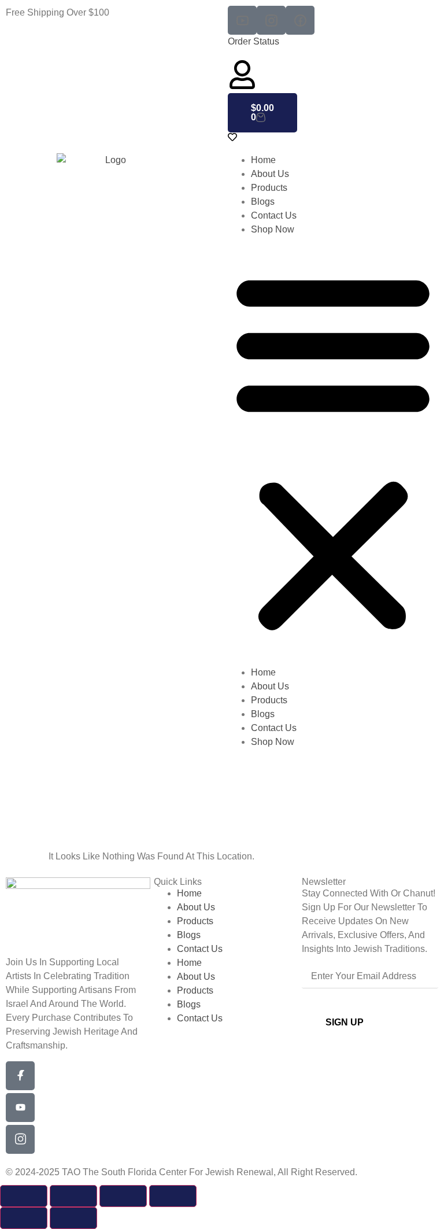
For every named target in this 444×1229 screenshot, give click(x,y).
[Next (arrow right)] (73, 1218)
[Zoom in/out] (23, 1196)
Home (263, 160)
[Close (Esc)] (173, 1196)
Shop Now (272, 229)
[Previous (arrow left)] (23, 1218)
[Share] (123, 1196)
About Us (270, 174)
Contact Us (274, 215)
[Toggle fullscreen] (73, 1196)
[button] (333, 451)
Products (269, 188)
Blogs (263, 201)
